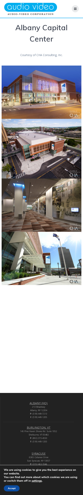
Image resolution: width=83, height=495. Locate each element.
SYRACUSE (39, 453)
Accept (12, 488)
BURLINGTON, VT (39, 427)
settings (37, 481)
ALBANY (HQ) (39, 403)
